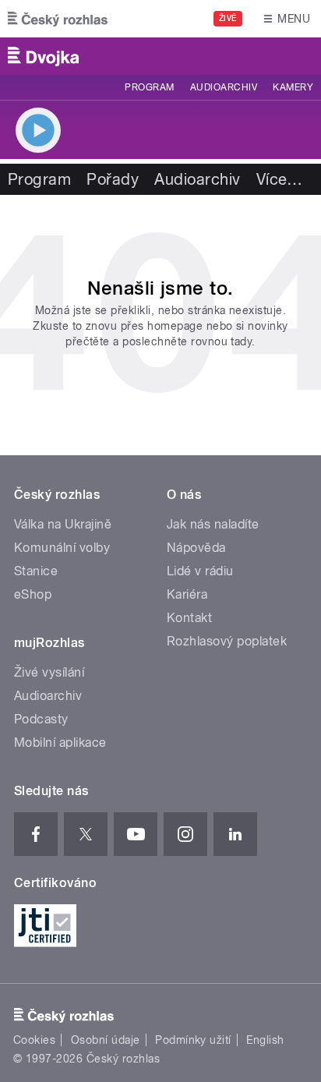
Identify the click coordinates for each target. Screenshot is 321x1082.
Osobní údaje (105, 1040)
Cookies (34, 1040)
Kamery (293, 87)
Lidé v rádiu (200, 571)
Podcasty (41, 719)
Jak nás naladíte (213, 524)
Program (149, 87)
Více (279, 179)
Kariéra (187, 594)
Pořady (112, 179)
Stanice (36, 571)
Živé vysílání (49, 672)
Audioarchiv (223, 87)
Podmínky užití (193, 1040)
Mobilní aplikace (60, 742)
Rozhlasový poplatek (227, 641)
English (265, 1040)
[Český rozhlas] (58, 18)
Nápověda (196, 547)
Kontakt (189, 617)
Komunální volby (62, 547)
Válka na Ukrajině (62, 524)
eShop (32, 594)
